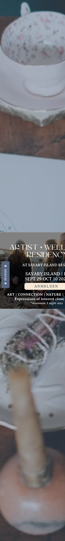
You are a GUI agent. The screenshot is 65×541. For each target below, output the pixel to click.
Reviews (5, 274)
